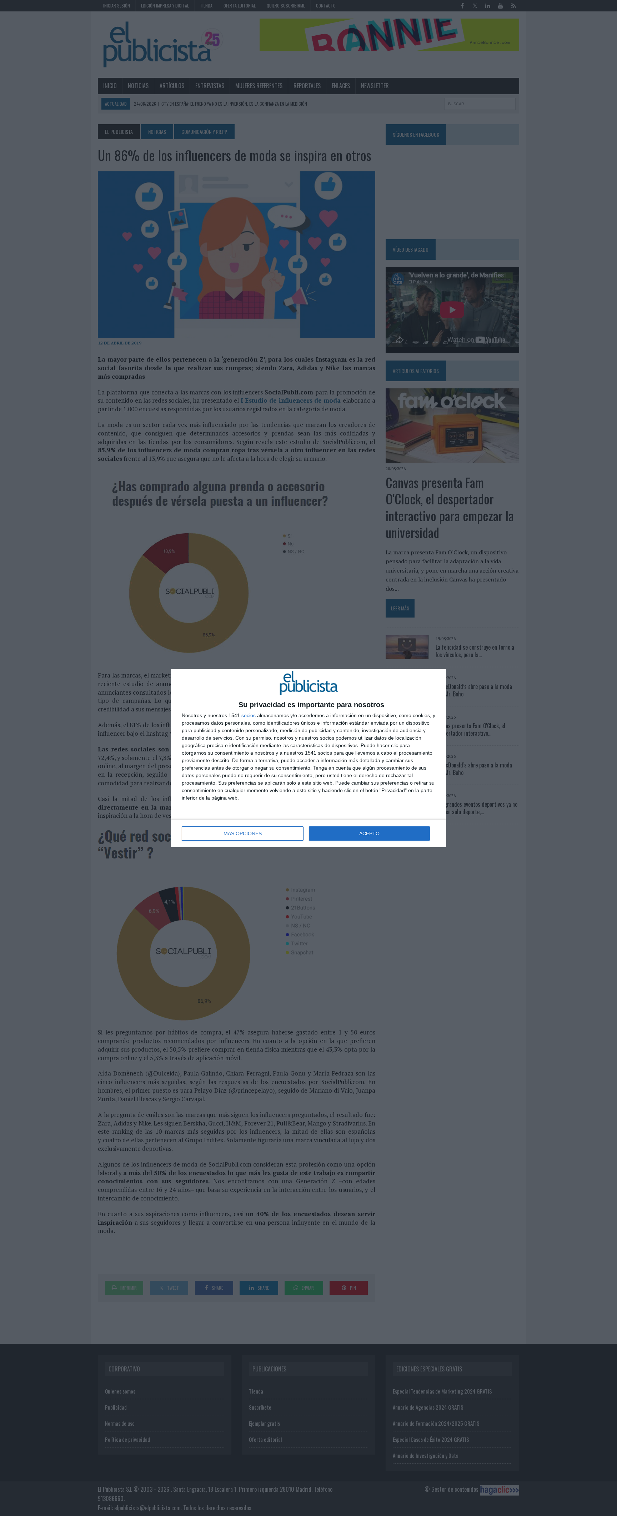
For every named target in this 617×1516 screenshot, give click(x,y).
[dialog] (308, 758)
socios (248, 715)
